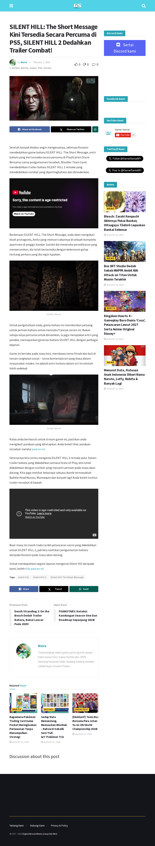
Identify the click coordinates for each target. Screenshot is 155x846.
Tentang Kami (16, 825)
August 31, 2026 (20, 742)
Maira (24, 62)
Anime (110, 208)
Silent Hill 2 (39, 577)
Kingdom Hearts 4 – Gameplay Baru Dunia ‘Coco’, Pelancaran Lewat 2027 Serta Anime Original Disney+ (124, 325)
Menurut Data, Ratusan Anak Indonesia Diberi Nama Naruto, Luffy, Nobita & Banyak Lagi (124, 377)
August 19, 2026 (114, 284)
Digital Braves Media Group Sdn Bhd (39, 833)
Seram (47, 68)
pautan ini (38, 449)
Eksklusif (81, 709)
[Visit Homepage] (77, 5)
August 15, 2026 (114, 339)
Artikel (16, 68)
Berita (24, 68)
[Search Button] (144, 5)
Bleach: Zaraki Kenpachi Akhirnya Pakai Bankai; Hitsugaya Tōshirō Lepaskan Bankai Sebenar (124, 223)
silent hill (23, 577)
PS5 (40, 68)
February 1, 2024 (41, 62)
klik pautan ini (34, 568)
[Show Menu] (11, 5)
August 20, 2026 (114, 234)
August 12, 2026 (114, 388)
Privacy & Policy (59, 825)
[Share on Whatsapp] (95, 129)
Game (33, 68)
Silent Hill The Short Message (67, 577)
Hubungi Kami (37, 825)
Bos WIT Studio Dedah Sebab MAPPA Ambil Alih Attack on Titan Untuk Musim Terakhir (121, 272)
